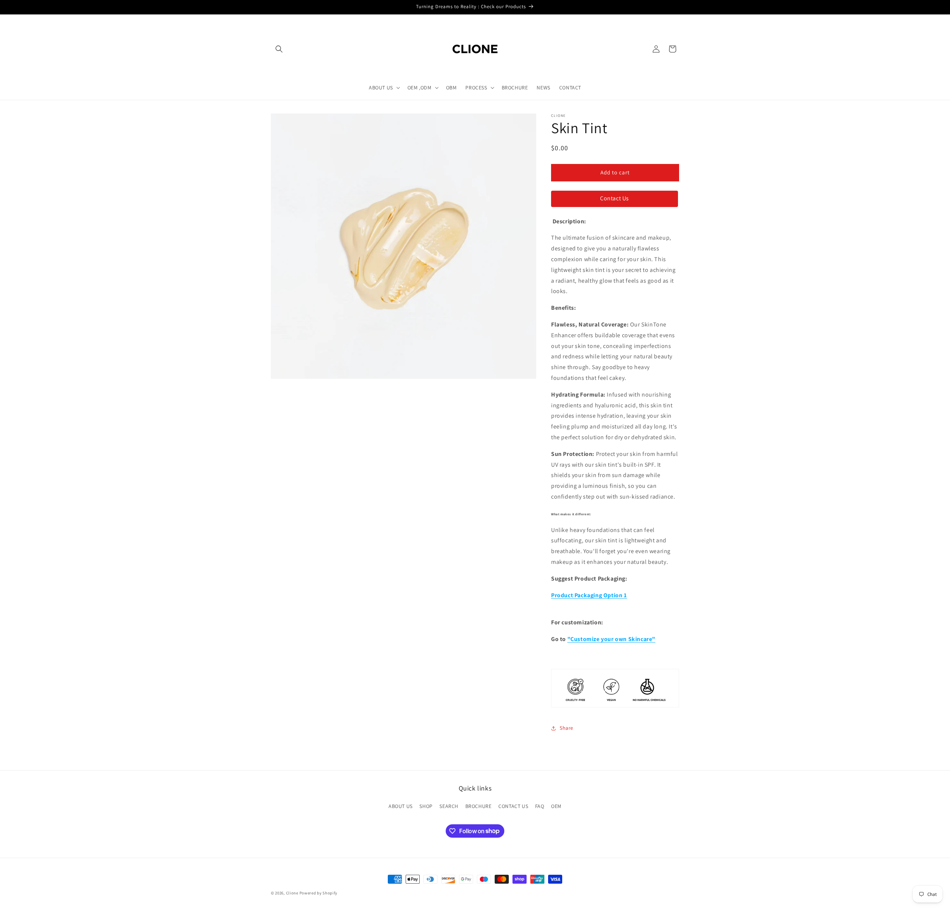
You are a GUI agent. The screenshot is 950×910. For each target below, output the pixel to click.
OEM (556, 806)
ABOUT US (401, 806)
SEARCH (448, 806)
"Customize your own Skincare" (611, 639)
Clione (292, 893)
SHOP (425, 806)
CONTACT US (513, 806)
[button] (279, 49)
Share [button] (566, 728)
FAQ (539, 806)
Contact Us (614, 198)
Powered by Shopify (318, 893)
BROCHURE (478, 806)
